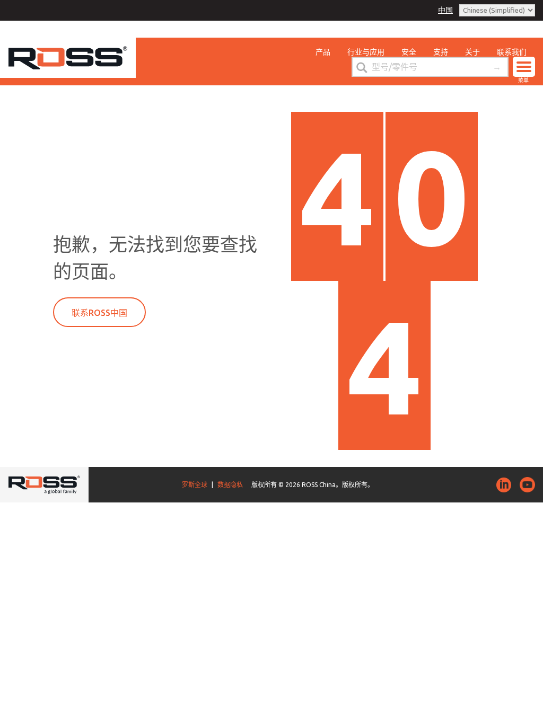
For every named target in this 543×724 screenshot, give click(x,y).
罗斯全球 (194, 484)
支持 (440, 52)
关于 (472, 52)
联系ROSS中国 (99, 312)
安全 (408, 52)
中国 (445, 10)
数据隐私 (230, 484)
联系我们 (512, 52)
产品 (323, 52)
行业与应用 (365, 52)
